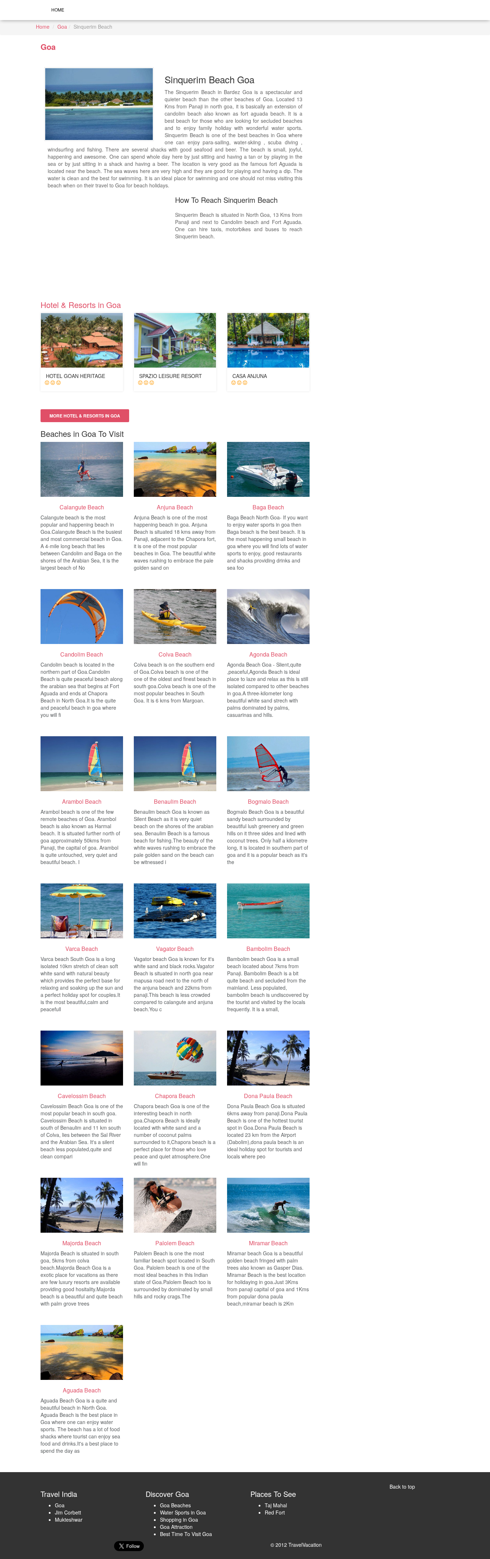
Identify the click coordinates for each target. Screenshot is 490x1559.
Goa (62, 26)
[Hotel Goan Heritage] (82, 340)
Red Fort (275, 1512)
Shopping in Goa (179, 1519)
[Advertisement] (111, 244)
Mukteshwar (69, 1519)
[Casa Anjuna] (268, 340)
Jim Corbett (68, 1512)
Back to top (402, 1486)
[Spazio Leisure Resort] (175, 340)
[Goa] (82, 469)
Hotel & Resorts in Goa (81, 304)
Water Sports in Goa (183, 1512)
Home (57, 9)
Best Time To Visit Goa (186, 1533)
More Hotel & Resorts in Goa (85, 415)
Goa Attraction (176, 1526)
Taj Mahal (276, 1505)
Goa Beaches (175, 1505)
